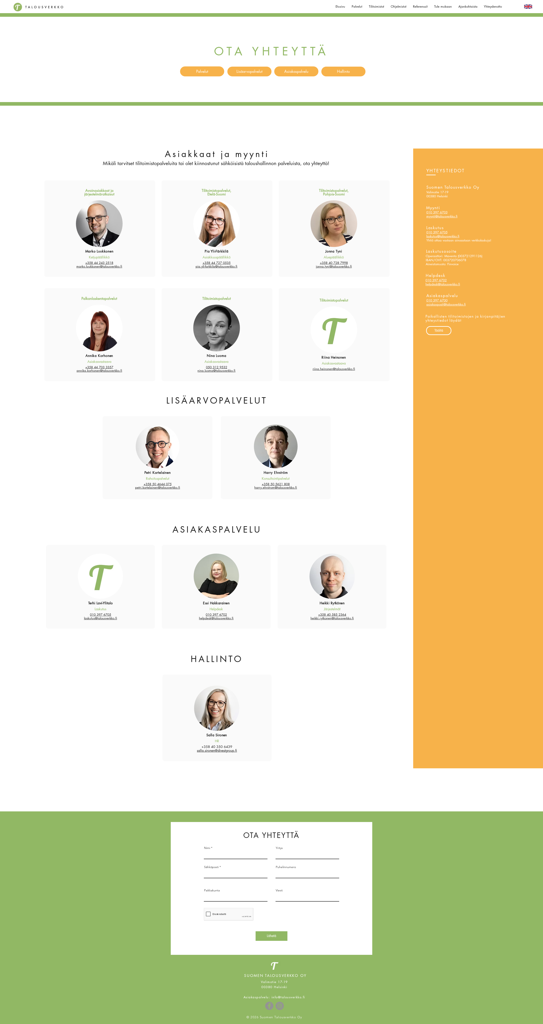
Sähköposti (211, 866)
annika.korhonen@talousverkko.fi (99, 371)
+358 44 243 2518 (99, 263)
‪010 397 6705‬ (100, 615)
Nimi (207, 847)
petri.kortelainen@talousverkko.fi (157, 487)
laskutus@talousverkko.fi (442, 236)
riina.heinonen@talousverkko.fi (334, 369)
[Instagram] (280, 1006)
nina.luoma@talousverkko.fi (216, 371)
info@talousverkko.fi (288, 997)
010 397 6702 (436, 280)
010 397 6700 (437, 300)
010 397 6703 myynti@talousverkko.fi (442, 214)
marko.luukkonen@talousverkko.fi (99, 266)
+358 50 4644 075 (158, 484)
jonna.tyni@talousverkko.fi (334, 266)
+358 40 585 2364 (332, 615)
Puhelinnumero (286, 866)
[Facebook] (269, 1006)
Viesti (279, 890)
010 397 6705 (437, 232)
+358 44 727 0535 (217, 263)
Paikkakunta (212, 890)
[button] (357, 6)
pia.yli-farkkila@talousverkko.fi (216, 266)
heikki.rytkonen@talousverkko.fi (332, 618)
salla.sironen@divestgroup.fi (217, 750)
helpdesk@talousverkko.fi (442, 284)
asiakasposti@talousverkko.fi (446, 304)
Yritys (279, 847)
